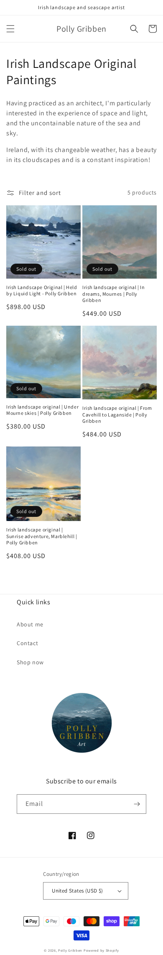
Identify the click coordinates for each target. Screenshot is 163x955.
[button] (10, 29)
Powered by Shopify (101, 950)
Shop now (30, 662)
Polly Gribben (70, 950)
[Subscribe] (136, 804)
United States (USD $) (77, 890)
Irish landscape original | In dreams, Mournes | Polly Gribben (113, 293)
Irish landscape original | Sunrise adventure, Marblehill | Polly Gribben (41, 536)
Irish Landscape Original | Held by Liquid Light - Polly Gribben (41, 290)
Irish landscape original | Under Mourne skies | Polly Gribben (42, 410)
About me (30, 624)
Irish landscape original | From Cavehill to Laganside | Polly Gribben (117, 414)
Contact (27, 643)
